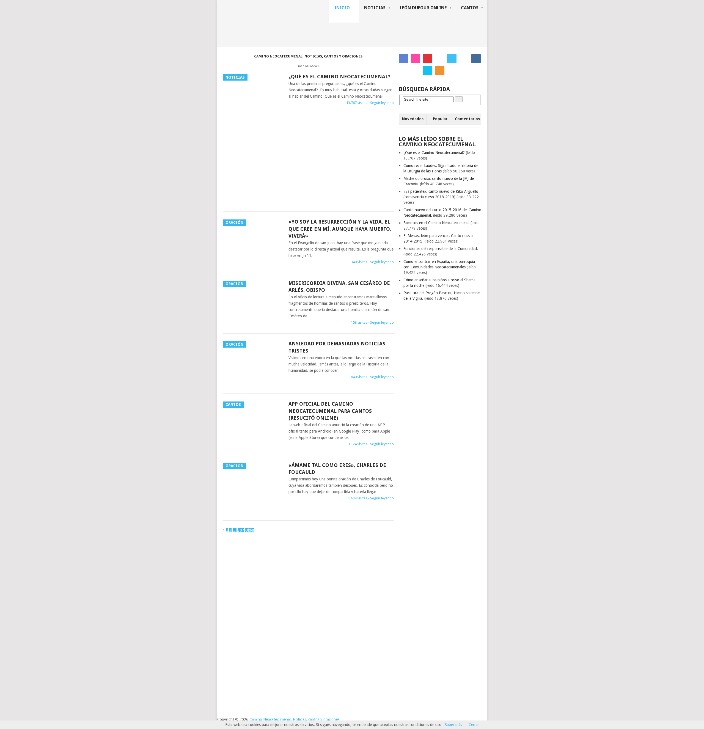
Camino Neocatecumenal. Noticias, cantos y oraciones (294, 719)
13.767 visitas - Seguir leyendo (370, 103)
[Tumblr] (476, 58)
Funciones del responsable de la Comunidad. (440, 248)
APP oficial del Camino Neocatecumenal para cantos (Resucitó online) (330, 410)
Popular (440, 119)
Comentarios (467, 119)
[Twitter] (452, 58)
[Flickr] (415, 58)
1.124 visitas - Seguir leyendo (371, 444)
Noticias (375, 7)
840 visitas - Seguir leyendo (372, 377)
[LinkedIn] (427, 70)
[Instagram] (439, 58)
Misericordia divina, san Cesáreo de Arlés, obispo (339, 286)
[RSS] (439, 70)
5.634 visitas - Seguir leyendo (371, 498)
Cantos (470, 7)
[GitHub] (403, 70)
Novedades (413, 119)
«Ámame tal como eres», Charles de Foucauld (337, 468)
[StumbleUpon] (464, 58)
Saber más (453, 724)
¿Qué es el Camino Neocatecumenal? (339, 76)
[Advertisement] (308, 163)
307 (241, 530)
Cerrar (474, 724)
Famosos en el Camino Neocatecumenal (436, 223)
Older (249, 530)
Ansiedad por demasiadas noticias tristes (336, 347)
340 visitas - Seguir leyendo (372, 262)
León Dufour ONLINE (423, 7)
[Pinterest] (427, 58)
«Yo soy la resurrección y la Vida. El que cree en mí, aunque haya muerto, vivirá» (339, 228)
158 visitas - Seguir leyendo (372, 322)
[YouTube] (415, 70)
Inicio (342, 7)
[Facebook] (403, 58)
